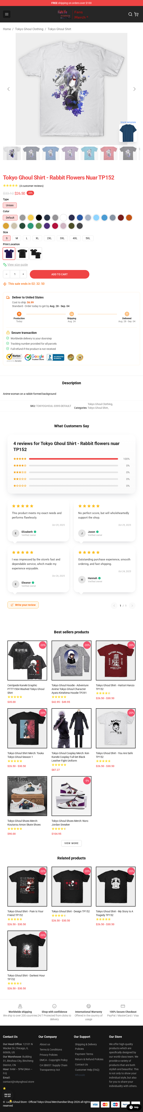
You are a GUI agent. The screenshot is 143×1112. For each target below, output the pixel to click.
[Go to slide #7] (128, 153)
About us (45, 1044)
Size (5, 232)
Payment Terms (84, 1054)
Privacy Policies (49, 1054)
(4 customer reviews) (31, 185)
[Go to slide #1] (12, 153)
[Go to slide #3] (51, 153)
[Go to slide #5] (89, 153)
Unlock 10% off (7, 1095)
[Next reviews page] (132, 605)
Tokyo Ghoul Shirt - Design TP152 (71, 911)
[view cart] (136, 14)
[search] (130, 14)
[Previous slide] (9, 89)
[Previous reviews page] (114, 605)
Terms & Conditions (51, 1049)
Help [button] (136, 1107)
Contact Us (81, 1064)
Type (6, 199)
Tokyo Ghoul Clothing (29, 29)
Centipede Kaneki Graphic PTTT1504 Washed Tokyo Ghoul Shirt (25, 689)
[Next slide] (134, 89)
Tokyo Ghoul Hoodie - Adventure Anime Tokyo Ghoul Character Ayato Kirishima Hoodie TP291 (70, 689)
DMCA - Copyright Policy (54, 1060)
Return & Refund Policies (89, 1059)
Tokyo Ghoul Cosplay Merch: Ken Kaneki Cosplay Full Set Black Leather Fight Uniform (70, 757)
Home (7, 29)
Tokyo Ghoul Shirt (59, 29)
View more (71, 843)
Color (6, 211)
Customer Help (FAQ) (87, 1069)
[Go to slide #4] (70, 153)
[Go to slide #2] (31, 153)
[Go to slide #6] (109, 153)
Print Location (11, 244)
